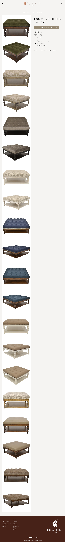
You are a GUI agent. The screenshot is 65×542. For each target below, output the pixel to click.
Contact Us (15, 524)
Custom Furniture (6, 521)
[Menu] (2, 3)
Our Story (15, 521)
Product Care (16, 526)
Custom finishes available (42, 47)
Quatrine (32, 540)
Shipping (15, 527)
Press (14, 523)
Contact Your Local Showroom (46, 27)
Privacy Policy (16, 531)
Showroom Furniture (6, 523)
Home (24, 12)
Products (28, 12)
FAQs (14, 529)
